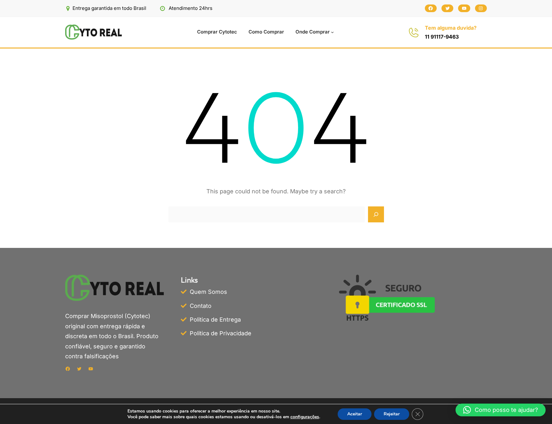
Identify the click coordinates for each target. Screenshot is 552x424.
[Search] (376, 214)
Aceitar (354, 414)
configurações (304, 417)
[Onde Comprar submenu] (332, 32)
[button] (501, 410)
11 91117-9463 (442, 36)
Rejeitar (392, 414)
